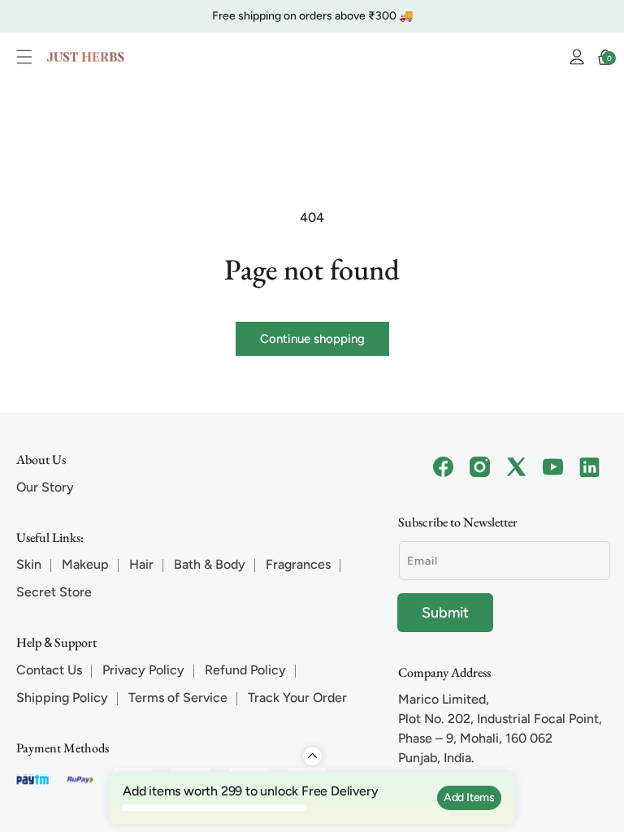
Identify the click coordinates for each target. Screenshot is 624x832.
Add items (469, 797)
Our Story (45, 487)
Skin (28, 564)
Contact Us (49, 670)
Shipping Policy (62, 697)
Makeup (85, 564)
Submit (445, 613)
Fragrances (298, 564)
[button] (28, 57)
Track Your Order (297, 697)
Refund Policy (245, 670)
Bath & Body (209, 564)
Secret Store (54, 592)
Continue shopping (312, 339)
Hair (141, 564)
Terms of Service (178, 697)
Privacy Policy (143, 670)
